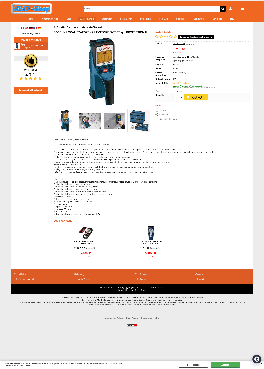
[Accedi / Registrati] (234, 9)
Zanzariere (199, 19)
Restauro (163, 19)
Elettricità (107, 19)
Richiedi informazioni (169, 119)
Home (30, 19)
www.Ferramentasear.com (162, 305)
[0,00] (246, 9)
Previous (55, 71)
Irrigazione (145, 19)
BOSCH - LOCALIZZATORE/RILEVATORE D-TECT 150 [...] (34, 46)
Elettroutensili (87, 19)
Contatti (200, 279)
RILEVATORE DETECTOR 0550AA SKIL (86, 242)
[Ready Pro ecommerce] (132, 325)
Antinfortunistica (50, 19)
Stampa (163, 110)
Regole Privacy (83, 279)
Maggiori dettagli (185, 60)
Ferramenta (126, 19)
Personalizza (193, 365)
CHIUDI (262, 363)
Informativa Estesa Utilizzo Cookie (17, 366)
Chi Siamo (141, 279)
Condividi (164, 114)
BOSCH (176, 69)
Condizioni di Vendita (25, 279)
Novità (233, 19)
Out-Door (217, 19)
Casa (69, 19)
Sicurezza (181, 19)
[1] (178, 97)
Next (149, 71)
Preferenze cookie (150, 318)
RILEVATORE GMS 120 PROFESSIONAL (151, 242)
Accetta (225, 365)
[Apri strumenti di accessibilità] (256, 359)
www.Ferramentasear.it (137, 305)
